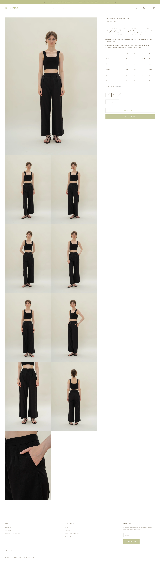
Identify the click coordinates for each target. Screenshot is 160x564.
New (24, 8)
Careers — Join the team (12, 534)
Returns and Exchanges (72, 534)
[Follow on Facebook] (6, 550)
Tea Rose (133, 39)
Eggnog (141, 39)
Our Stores (8, 530)
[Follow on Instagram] (12, 550)
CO (73, 8)
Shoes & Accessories (60, 8)
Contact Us (68, 537)
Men (40, 8)
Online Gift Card (94, 8)
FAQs (66, 527)
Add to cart (130, 110)
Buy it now (130, 116)
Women (32, 8)
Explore (81, 8)
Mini (47, 8)
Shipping (67, 530)
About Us (8, 527)
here (97, 2)
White (124, 39)
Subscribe (131, 542)
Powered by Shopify (26, 558)
